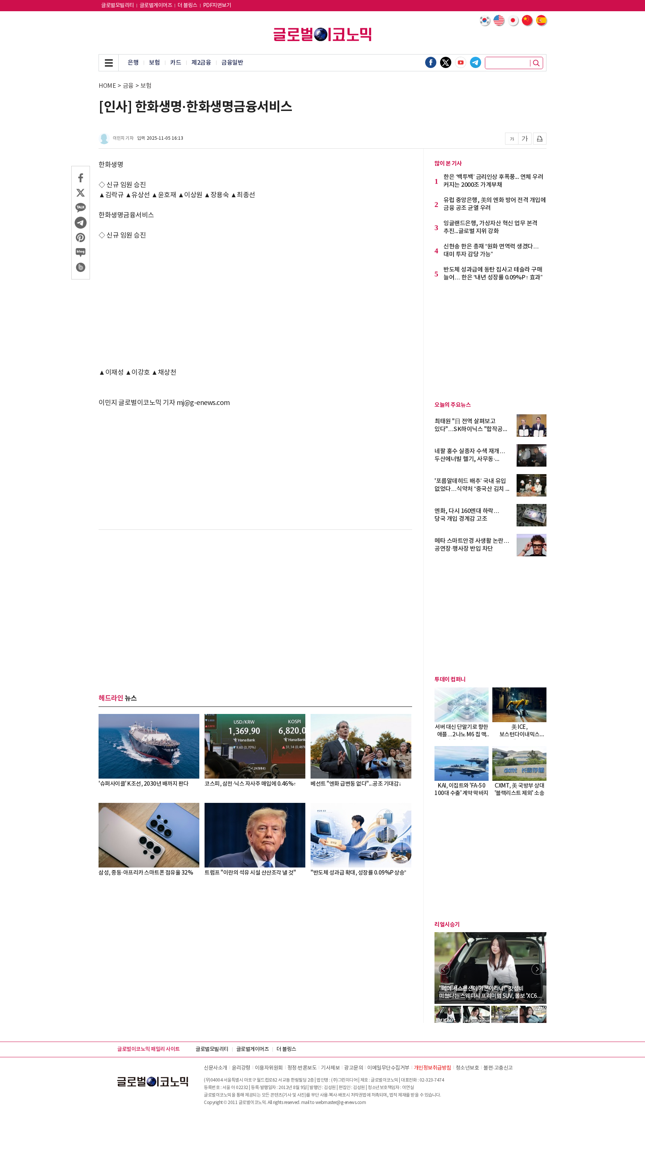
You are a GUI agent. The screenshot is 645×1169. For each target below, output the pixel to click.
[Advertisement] (255, 304)
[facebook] (430, 62)
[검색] (536, 63)
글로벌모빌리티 (117, 6)
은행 (133, 62)
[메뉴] (108, 63)
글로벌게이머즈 (156, 6)
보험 (154, 62)
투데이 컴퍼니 (450, 679)
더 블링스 (187, 6)
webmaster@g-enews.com (340, 1102)
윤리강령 (241, 1068)
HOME (107, 86)
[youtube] (460, 62)
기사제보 (330, 1068)
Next (537, 969)
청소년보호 (467, 1068)
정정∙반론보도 (302, 1068)
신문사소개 (215, 1068)
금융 (128, 86)
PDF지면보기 (217, 6)
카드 (175, 62)
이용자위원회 (269, 1068)
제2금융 (201, 62)
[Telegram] (475, 62)
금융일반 (232, 62)
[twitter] (445, 62)
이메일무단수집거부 (388, 1068)
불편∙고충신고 (498, 1068)
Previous (443, 969)
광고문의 (353, 1068)
